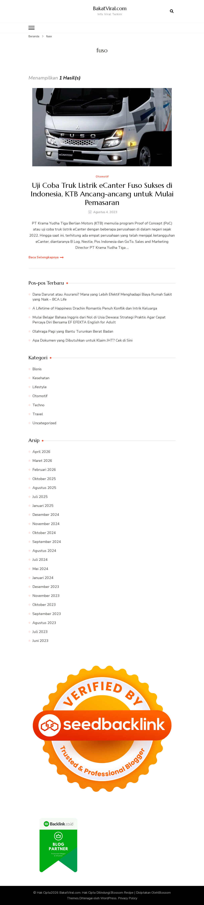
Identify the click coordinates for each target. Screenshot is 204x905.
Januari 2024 (42, 577)
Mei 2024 (40, 568)
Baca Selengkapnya (43, 257)
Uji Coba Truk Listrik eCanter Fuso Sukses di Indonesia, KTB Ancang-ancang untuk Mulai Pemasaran (102, 194)
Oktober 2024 (44, 532)
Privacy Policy (127, 898)
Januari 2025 (42, 505)
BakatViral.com (110, 8)
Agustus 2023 (44, 622)
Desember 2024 (45, 514)
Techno (38, 405)
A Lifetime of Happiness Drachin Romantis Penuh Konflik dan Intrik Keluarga (94, 308)
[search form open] (172, 11)
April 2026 (41, 451)
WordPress (108, 898)
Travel (37, 414)
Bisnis (37, 369)
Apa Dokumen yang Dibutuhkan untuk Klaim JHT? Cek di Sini (82, 340)
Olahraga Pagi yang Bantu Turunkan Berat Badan (72, 331)
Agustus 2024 (44, 550)
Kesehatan (40, 378)
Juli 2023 (40, 631)
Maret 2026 (42, 460)
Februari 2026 (44, 469)
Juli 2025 (40, 496)
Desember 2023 (45, 586)
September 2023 (46, 613)
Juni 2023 (40, 640)
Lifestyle (39, 387)
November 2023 (46, 595)
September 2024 (46, 541)
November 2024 (46, 523)
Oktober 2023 (44, 604)
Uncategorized (44, 423)
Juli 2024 (40, 559)
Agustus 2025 (44, 487)
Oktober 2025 (44, 478)
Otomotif (102, 176)
